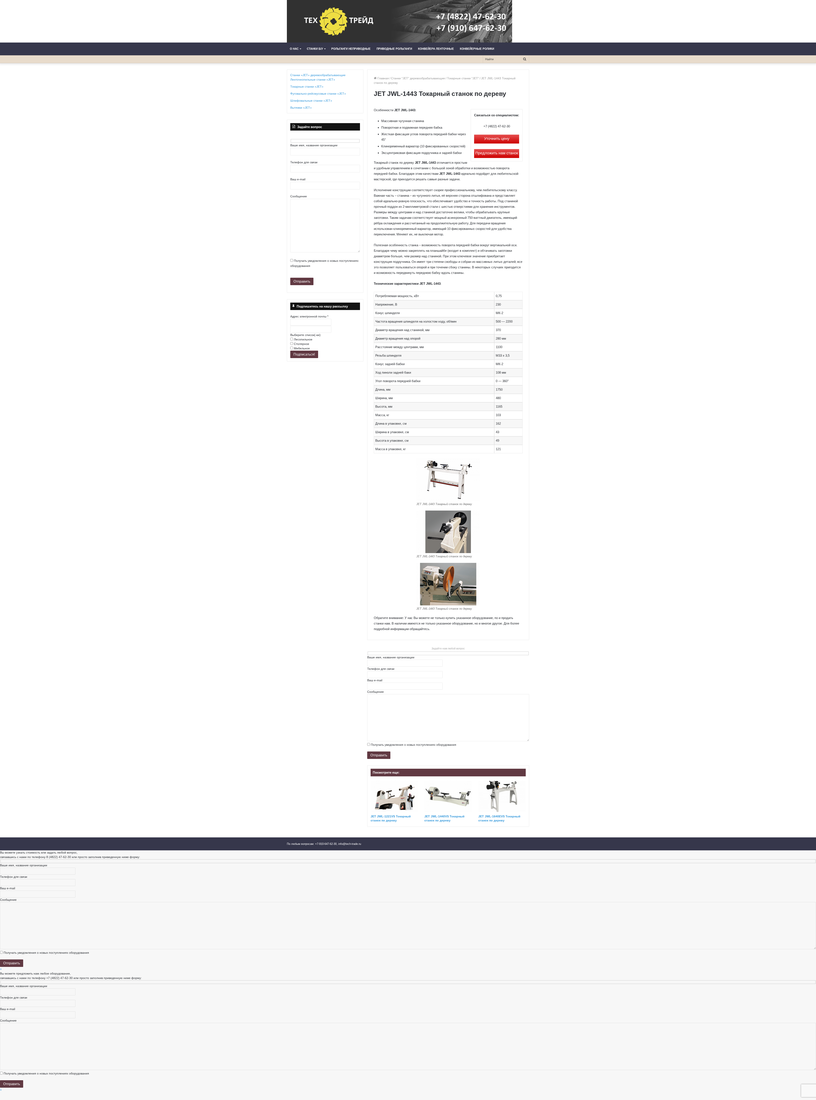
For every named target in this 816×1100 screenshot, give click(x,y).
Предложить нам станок (496, 153)
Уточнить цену (496, 139)
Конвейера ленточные (436, 48)
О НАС (294, 48)
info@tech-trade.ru (350, 843)
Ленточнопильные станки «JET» (312, 79)
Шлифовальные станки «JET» (311, 100)
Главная (383, 78)
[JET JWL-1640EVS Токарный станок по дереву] (502, 796)
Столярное (301, 344)
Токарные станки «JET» (306, 86)
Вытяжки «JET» (301, 107)
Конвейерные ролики (477, 48)
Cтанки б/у (315, 48)
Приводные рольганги (394, 48)
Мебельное (301, 348)
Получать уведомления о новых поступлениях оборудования (413, 744)
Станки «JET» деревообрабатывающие (318, 75)
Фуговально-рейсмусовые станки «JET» (318, 93)
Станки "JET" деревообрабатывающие (418, 78)
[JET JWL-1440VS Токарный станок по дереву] (448, 796)
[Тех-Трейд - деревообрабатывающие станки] (399, 21)
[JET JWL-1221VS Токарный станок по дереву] (394, 796)
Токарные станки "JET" (463, 78)
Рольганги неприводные (351, 48)
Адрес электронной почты (309, 316)
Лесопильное (302, 339)
